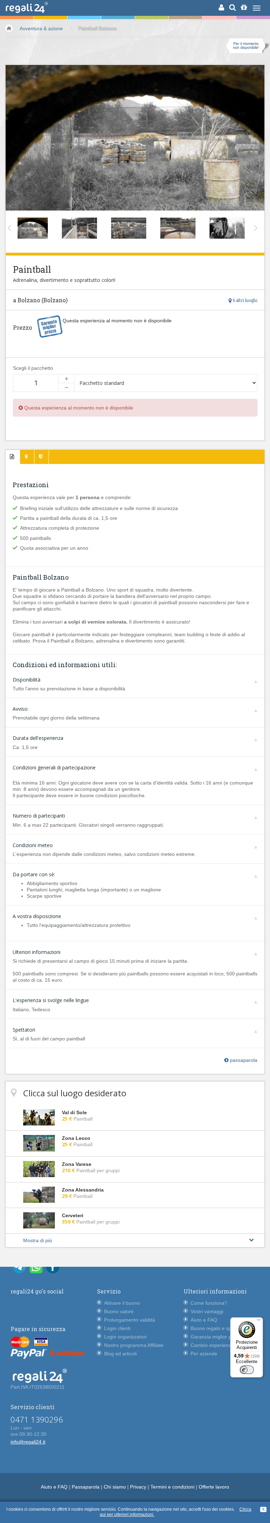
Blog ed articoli (120, 1353)
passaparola (243, 1060)
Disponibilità (26, 679)
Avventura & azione (41, 28)
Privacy (138, 1487)
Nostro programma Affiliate (133, 1345)
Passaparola (85, 1487)
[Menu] (259, 1321)
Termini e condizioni (172, 1487)
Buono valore (119, 1311)
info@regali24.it (28, 1442)
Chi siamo (115, 1487)
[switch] (247, 1370)
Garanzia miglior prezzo (217, 1337)
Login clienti (117, 1328)
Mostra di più (37, 1240)
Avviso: (20, 708)
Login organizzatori (125, 1337)
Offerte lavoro (214, 1487)
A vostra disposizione (37, 916)
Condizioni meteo (33, 845)
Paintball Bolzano (97, 28)
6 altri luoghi (244, 300)
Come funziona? (209, 1303)
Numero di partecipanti (39, 815)
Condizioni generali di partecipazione (54, 767)
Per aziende (204, 1353)
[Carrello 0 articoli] (244, 7)
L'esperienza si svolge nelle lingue (51, 1000)
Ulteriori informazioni (36, 952)
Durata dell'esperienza (38, 738)
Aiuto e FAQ (204, 1320)
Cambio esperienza (212, 1345)
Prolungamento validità (129, 1320)
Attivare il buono (122, 1303)
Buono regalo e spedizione (220, 1328)
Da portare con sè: (34, 874)
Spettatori (24, 1029)
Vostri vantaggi (207, 1311)
